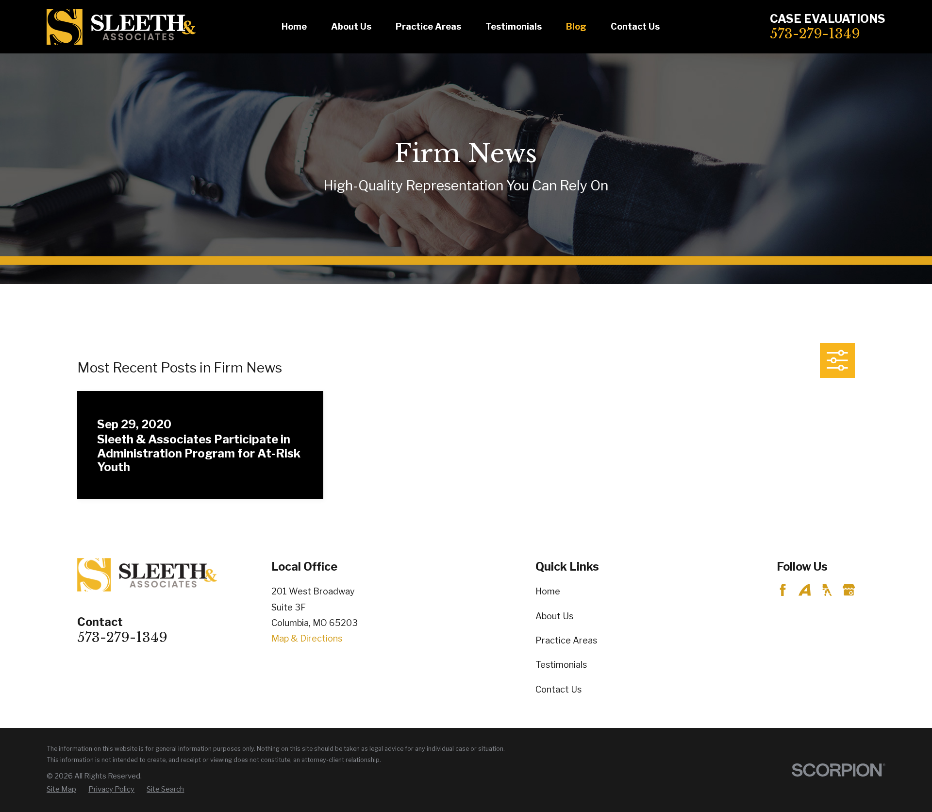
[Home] (121, 27)
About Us (554, 616)
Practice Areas (566, 640)
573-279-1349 (815, 33)
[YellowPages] (827, 590)
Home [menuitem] (294, 26)
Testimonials (561, 665)
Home (547, 591)
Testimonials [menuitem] (513, 26)
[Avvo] (805, 590)
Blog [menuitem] (576, 26)
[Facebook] (783, 590)
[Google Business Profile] (849, 590)
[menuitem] (61, 789)
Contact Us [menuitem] (635, 26)
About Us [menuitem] (351, 26)
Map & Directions (306, 638)
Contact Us (558, 689)
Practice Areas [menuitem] (428, 26)
